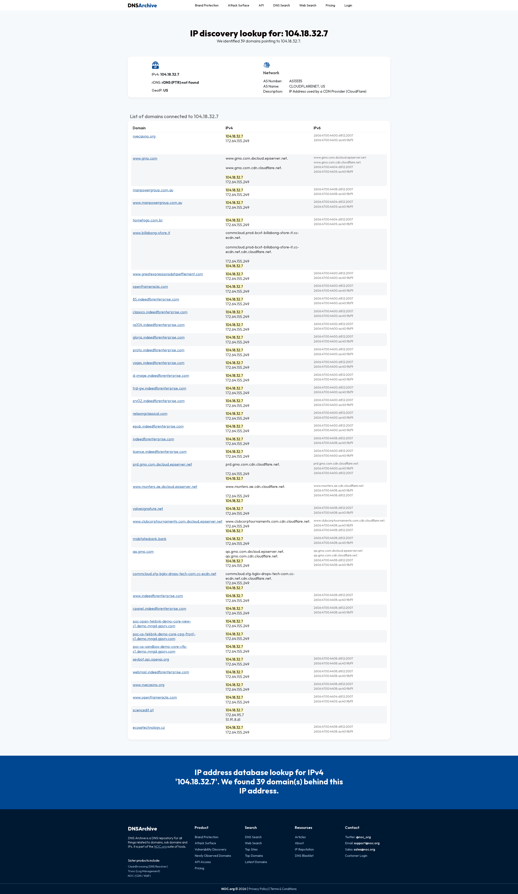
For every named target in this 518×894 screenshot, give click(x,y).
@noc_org (363, 837)
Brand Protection (207, 5)
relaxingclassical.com (150, 413)
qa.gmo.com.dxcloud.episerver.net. (255, 551)
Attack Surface (238, 5)
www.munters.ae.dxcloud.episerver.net (165, 486)
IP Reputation (304, 849)
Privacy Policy (258, 889)
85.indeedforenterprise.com (156, 299)
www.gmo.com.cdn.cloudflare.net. (254, 167)
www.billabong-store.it (151, 232)
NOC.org (160, 846)
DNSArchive (142, 828)
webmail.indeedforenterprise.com (161, 672)
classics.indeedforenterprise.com (160, 312)
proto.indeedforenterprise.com (158, 350)
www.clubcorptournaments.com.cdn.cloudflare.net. (268, 521)
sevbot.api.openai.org (151, 659)
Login (348, 5)
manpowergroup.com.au (153, 190)
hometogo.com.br (148, 220)
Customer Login (356, 856)
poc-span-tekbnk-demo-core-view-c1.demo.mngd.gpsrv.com (162, 623)
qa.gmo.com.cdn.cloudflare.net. (252, 556)
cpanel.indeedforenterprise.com (159, 608)
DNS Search (281, 5)
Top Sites (251, 849)
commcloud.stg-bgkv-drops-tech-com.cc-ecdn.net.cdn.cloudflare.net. (260, 576)
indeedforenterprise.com (153, 439)
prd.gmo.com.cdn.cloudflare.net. (253, 464)
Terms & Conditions (283, 889)
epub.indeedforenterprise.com (158, 426)
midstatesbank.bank (149, 538)
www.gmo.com (145, 158)
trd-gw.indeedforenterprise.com (159, 388)
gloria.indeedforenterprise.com (159, 337)
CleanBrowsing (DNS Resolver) (148, 866)
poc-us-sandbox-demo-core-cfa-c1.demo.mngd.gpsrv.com (160, 649)
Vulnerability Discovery (210, 849)
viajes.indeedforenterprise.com (158, 362)
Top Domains (254, 856)
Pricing (330, 5)
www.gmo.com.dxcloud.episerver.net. (257, 158)
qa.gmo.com (143, 551)
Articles (300, 837)
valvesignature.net (148, 508)
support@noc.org (367, 843)
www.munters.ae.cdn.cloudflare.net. (255, 486)
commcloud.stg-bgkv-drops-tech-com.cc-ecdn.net (174, 573)
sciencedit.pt (143, 710)
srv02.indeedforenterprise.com (159, 400)
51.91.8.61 (233, 719)
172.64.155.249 (237, 141)
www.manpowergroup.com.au (157, 202)
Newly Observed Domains (213, 856)
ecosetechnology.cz (149, 727)
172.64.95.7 (235, 715)
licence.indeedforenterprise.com (160, 451)
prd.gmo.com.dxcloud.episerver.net (162, 464)
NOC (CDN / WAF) (139, 876)
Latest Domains (256, 862)
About (299, 843)
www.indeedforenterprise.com (158, 595)
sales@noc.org (364, 849)
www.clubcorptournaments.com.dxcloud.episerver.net (177, 521)
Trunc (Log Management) (144, 871)
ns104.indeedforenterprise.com (159, 324)
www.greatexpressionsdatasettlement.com (168, 274)
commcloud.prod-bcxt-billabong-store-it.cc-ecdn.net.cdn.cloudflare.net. (262, 249)
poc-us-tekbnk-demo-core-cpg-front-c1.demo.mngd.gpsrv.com (164, 636)
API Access (203, 862)
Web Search (307, 5)
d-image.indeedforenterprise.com (161, 375)
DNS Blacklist (304, 856)
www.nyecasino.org (148, 684)
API (261, 5)
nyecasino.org (144, 136)
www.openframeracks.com (155, 697)
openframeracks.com (150, 286)
